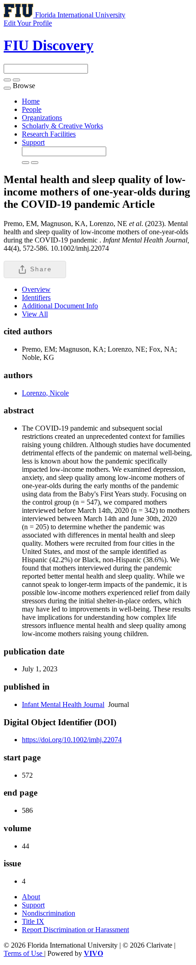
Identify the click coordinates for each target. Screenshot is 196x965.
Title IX (33, 921)
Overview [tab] (36, 289)
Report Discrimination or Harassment (75, 929)
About (31, 897)
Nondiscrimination (48, 913)
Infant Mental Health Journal (63, 704)
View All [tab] (35, 314)
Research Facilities (49, 134)
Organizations (42, 117)
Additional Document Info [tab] (60, 306)
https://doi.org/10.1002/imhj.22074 (72, 740)
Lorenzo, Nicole (45, 393)
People (31, 109)
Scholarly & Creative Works (62, 126)
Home (31, 101)
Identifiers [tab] (36, 297)
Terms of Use (24, 953)
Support (33, 142)
